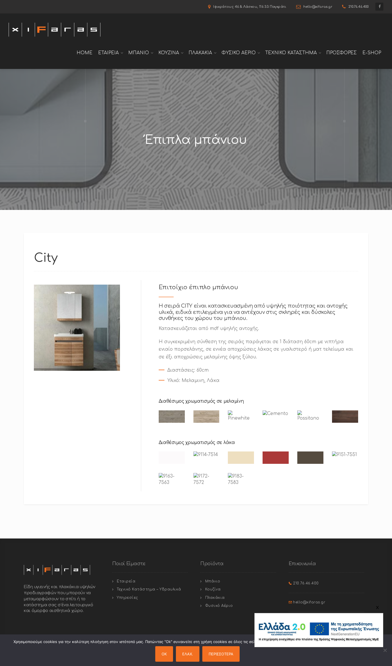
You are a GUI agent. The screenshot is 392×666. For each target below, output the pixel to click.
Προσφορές (341, 52)
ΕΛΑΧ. (187, 654)
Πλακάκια (215, 598)
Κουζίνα (213, 589)
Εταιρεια (108, 52)
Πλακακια (200, 52)
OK (164, 654)
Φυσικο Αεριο (239, 52)
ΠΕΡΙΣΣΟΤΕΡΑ (221, 654)
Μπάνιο (212, 581)
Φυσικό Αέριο (219, 606)
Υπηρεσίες (127, 598)
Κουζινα (168, 52)
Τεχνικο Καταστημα (291, 52)
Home (84, 52)
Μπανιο (138, 52)
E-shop (371, 52)
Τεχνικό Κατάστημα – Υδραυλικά (149, 589)
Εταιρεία (126, 581)
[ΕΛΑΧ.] (385, 650)
